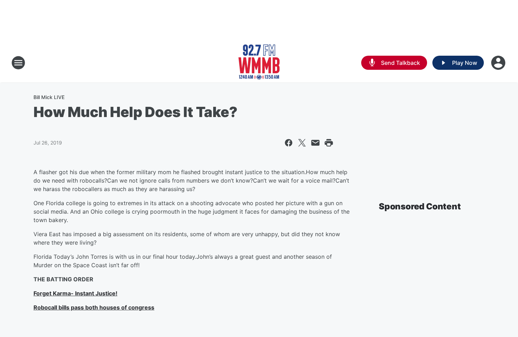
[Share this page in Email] (315, 143)
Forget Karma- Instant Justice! (75, 293)
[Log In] (499, 63)
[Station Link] (259, 62)
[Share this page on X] (302, 143)
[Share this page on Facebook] (289, 143)
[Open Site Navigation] (18, 63)
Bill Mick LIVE (48, 97)
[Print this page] (329, 143)
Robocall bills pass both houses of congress (93, 307)
